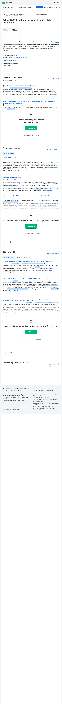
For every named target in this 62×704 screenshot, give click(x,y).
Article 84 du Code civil (38, 401)
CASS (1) (26, 257)
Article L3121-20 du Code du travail (10, 404)
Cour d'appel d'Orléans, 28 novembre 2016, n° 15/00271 (45, 399)
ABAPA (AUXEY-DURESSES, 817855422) (41, 397)
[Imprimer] (34, 7)
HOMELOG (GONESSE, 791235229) (10, 406)
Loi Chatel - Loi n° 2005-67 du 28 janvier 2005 (43, 406)
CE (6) (18, 257)
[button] (31, 60)
